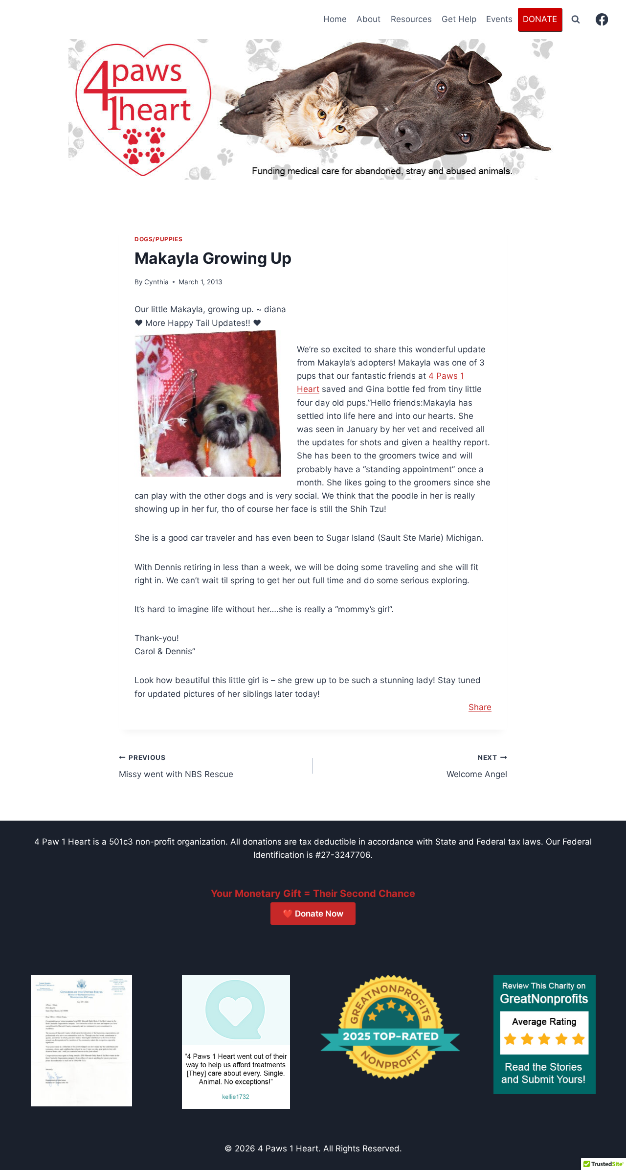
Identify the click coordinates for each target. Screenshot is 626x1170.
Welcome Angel (477, 767)
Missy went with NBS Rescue (176, 767)
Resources (411, 19)
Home (335, 19)
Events (499, 19)
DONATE (540, 19)
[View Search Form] (575, 19)
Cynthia (156, 282)
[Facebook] (601, 19)
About (368, 19)
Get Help (459, 19)
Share (480, 707)
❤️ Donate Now (313, 913)
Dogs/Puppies (158, 239)
